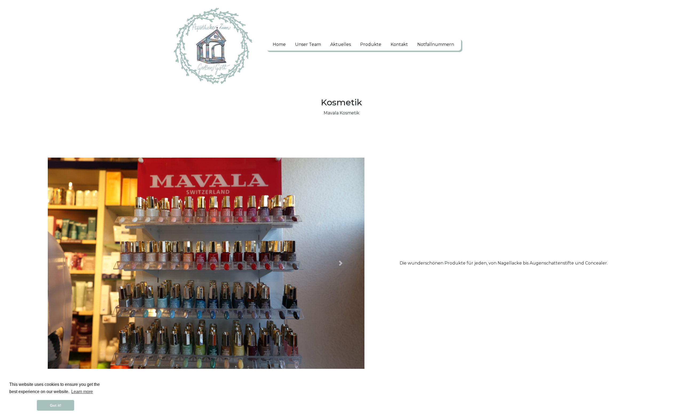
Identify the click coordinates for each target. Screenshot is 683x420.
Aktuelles (340, 44)
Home (279, 44)
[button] (71, 263)
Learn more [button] (82, 391)
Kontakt (399, 44)
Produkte (370, 44)
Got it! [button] (55, 405)
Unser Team (308, 44)
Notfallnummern (435, 44)
